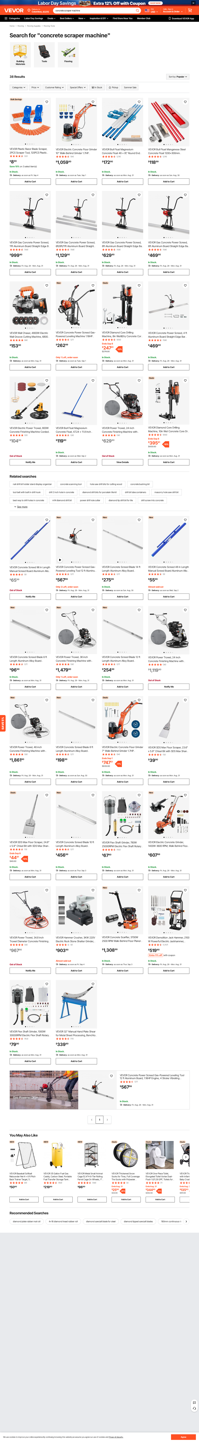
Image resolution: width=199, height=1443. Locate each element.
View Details (122, 462)
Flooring (21, 26)
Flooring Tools (49, 26)
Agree (183, 1437)
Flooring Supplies (34, 26)
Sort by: (172, 76)
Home (12, 26)
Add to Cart (30, 181)
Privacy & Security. (116, 1437)
